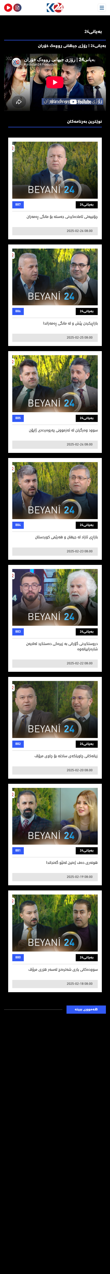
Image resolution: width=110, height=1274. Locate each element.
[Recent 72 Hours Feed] (17, 8)
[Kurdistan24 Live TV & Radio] (8, 8)
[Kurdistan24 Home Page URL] (55, 8)
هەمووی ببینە (86, 1009)
